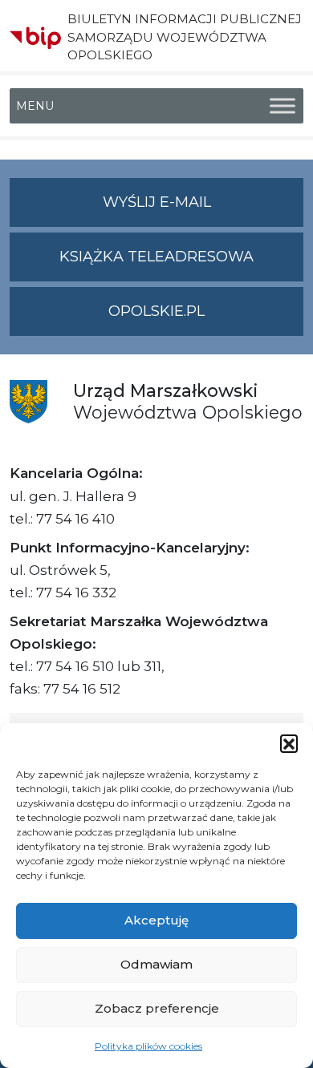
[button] (289, 743)
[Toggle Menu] (282, 106)
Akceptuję (156, 920)
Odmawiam (156, 964)
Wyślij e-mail (203, 210)
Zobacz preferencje (157, 1008)
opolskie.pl (156, 311)
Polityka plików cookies (148, 1046)
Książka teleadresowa (156, 256)
